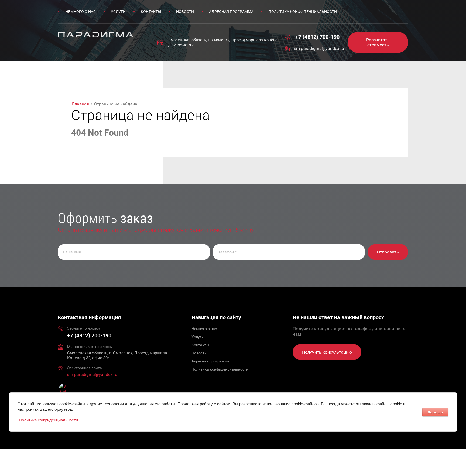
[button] (378, 42)
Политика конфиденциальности (48, 420)
